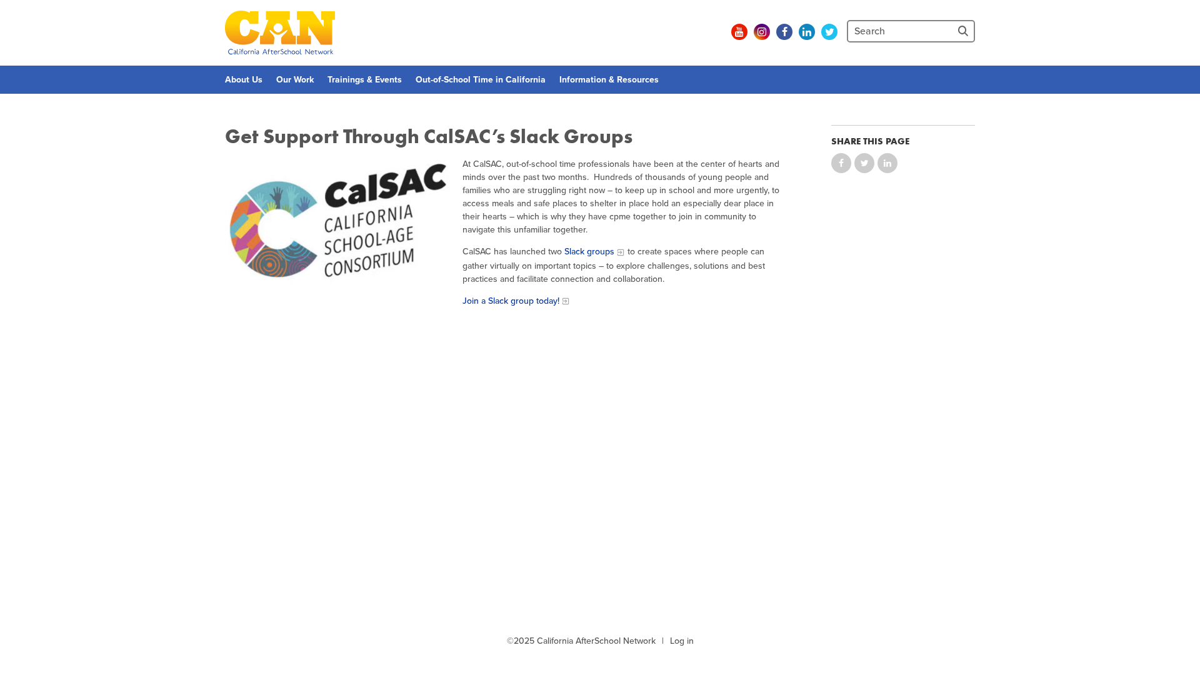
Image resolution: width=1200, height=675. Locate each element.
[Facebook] (784, 32)
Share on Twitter (864, 163)
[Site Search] (964, 31)
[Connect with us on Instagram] (762, 32)
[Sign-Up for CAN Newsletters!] (717, 32)
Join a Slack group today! (510, 301)
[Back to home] (280, 32)
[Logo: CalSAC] (337, 224)
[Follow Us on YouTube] (739, 32)
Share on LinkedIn (888, 163)
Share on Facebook (841, 163)
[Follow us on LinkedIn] (807, 32)
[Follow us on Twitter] (829, 32)
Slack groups (589, 251)
